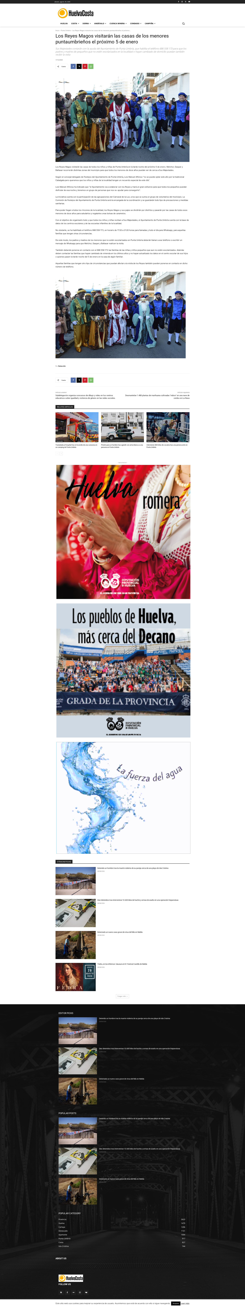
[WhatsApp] (90, 66)
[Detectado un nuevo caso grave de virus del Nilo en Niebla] (76, 945)
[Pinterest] (85, 66)
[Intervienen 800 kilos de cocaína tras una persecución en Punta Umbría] (167, 427)
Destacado (59, 441)
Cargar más (121, 996)
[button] (183, 23)
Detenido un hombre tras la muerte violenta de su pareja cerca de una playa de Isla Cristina (132, 868)
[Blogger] (61, 1292)
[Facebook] (178, 1)
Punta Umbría (66, 30)
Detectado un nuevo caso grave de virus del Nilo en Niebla (120, 932)
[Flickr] (73, 1292)
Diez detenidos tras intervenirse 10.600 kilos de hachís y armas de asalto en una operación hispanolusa (137, 900)
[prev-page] (57, 453)
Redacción (62, 366)
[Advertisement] (144, 13)
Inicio (57, 30)
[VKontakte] (86, 1292)
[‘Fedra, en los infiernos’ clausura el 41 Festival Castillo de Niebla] (76, 977)
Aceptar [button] (176, 1303)
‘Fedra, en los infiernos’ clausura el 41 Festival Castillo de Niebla (122, 964)
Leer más (185, 1303)
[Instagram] (182, 1)
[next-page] (61, 453)
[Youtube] (189, 1)
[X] (185, 1)
